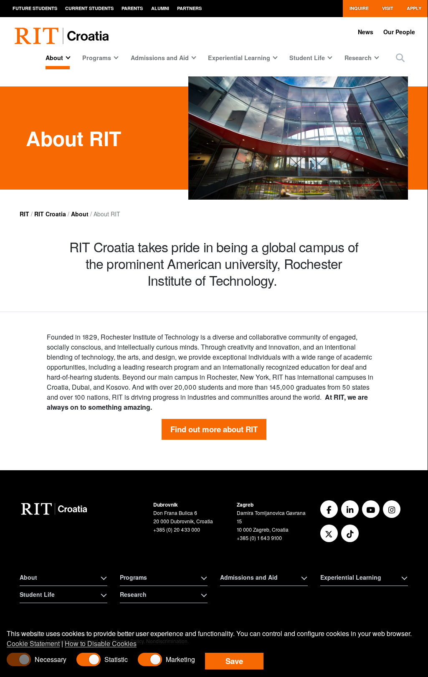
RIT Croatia (50, 214)
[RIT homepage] (63, 31)
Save (234, 661)
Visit (387, 8)
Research (358, 57)
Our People (399, 32)
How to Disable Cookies (101, 643)
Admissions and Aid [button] (249, 577)
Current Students (89, 8)
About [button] (28, 577)
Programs (96, 57)
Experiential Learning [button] (350, 577)
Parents (132, 8)
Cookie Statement (33, 643)
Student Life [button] (37, 594)
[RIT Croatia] (55, 508)
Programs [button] (133, 577)
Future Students (35, 8)
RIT (24, 214)
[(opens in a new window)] (329, 509)
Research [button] (133, 594)
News (365, 32)
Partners (189, 8)
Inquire (359, 8)
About (54, 57)
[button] (400, 57)
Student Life (307, 57)
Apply (414, 8)
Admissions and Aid (160, 57)
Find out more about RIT (214, 429)
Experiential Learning (239, 57)
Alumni (160, 8)
